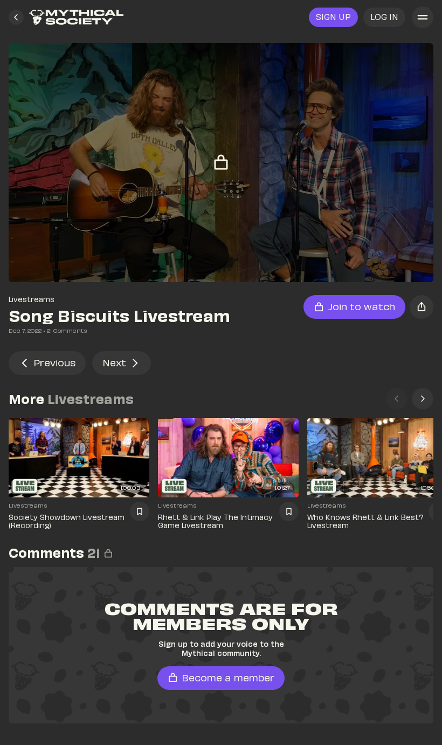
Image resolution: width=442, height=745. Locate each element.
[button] (16, 17)
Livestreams (31, 299)
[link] (76, 17)
